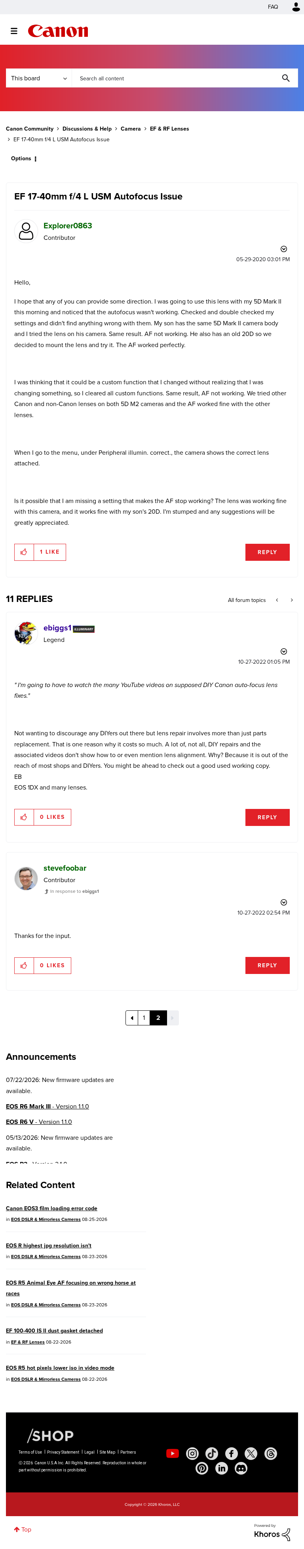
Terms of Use (30, 1452)
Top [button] (26, 1529)
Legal (89, 1452)
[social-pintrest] (202, 1468)
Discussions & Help (87, 129)
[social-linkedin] (221, 1468)
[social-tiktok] (211, 1453)
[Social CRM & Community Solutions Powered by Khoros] (272, 1531)
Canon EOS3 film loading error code (51, 1208)
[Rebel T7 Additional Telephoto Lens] (278, 600)
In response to (74, 891)
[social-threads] (270, 1453)
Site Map (107, 1452)
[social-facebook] (231, 1453)
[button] (24, 552)
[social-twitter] (251, 1453)
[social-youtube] (172, 1453)
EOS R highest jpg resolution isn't (48, 1245)
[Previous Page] (131, 1017)
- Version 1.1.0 (47, 1106)
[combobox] (185, 77)
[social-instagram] (192, 1453)
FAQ (273, 7)
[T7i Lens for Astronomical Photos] (291, 600)
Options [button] (21, 158)
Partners (128, 1452)
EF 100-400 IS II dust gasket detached (54, 1331)
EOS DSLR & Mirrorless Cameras (46, 1219)
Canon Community (58, 31)
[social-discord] (241, 1468)
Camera (131, 129)
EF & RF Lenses (169, 129)
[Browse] (18, 31)
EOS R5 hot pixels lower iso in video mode (60, 1368)
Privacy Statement (63, 1452)
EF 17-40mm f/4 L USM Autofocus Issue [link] (61, 139)
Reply (267, 552)
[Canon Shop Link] (46, 1435)
